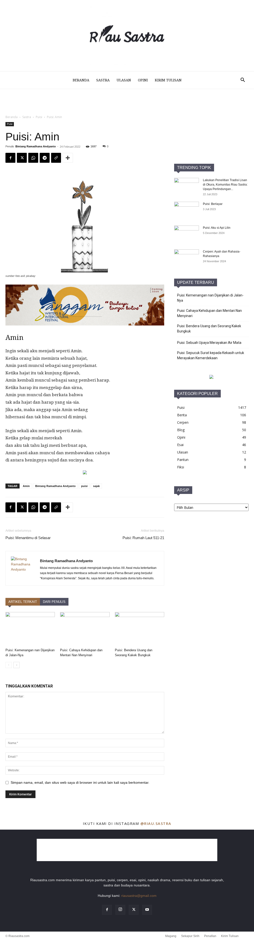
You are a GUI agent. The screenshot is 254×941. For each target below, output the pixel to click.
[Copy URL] (56, 507)
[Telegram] (45, 507)
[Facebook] (10, 507)
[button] (243, 80)
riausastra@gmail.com (139, 896)
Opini (143, 80)
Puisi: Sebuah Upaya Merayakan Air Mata (209, 343)
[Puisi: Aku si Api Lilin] (186, 234)
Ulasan (124, 80)
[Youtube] (147, 910)
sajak (96, 486)
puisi (84, 486)
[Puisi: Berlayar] (186, 210)
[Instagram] (120, 910)
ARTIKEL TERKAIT (22, 602)
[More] (68, 507)
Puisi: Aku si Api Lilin (216, 227)
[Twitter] (22, 507)
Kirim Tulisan (168, 80)
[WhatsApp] (33, 507)
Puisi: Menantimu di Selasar (28, 538)
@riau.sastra (155, 823)
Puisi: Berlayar (212, 204)
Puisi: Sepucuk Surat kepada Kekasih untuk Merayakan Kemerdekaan (210, 355)
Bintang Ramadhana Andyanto (55, 486)
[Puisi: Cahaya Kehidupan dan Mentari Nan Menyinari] (84, 629)
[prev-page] (8, 665)
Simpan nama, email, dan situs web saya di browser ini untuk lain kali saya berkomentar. (80, 782)
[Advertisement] (127, 131)
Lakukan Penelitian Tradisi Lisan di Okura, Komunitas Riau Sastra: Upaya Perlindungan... (225, 184)
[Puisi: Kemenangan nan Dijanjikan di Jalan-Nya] (30, 629)
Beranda (81, 80)
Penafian (210, 936)
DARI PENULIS (54, 602)
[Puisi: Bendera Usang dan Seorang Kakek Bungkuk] (139, 629)
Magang (170, 936)
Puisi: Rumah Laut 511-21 (143, 538)
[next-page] (16, 665)
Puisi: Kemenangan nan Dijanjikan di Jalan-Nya (210, 297)
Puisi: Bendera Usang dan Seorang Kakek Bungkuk (209, 328)
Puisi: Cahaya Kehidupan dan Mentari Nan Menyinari (209, 313)
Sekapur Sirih (190, 936)
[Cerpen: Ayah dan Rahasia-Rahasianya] (186, 258)
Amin (26, 486)
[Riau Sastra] (127, 35)
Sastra (103, 80)
